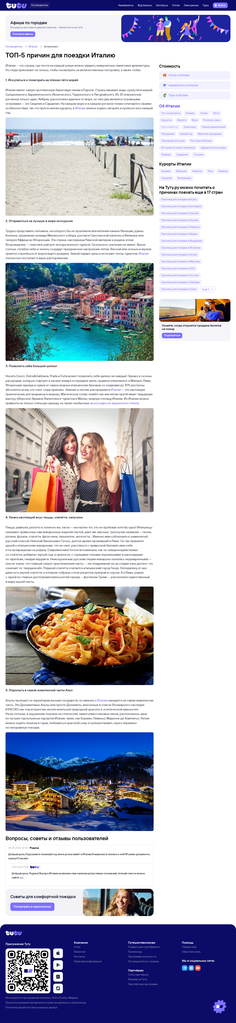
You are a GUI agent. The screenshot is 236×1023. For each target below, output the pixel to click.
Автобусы (162, 5)
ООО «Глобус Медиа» (65, 997)
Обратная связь (191, 951)
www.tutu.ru (63, 1002)
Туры (206, 5)
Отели (176, 5)
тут (21, 877)
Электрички (191, 5)
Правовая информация (88, 961)
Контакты (79, 956)
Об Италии (169, 106)
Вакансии (80, 951)
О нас (77, 946)
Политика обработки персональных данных (31, 1007)
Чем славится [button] (169, 127)
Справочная (189, 946)
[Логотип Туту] (16, 5)
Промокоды (135, 951)
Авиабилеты (125, 5)
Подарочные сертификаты (144, 946)
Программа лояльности (142, 956)
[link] (22, 34)
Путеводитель (14, 46)
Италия (33, 46)
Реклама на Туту (137, 979)
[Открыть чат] (219, 1006)
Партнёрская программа (143, 984)
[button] (194, 75)
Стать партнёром (138, 974)
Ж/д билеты (145, 5)
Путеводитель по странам (143, 961)
